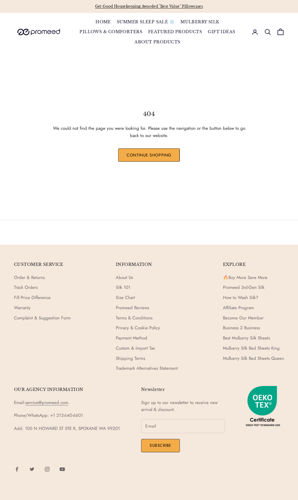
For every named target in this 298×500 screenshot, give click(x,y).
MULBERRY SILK (199, 21)
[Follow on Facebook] (17, 469)
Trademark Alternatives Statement (147, 368)
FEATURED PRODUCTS (175, 31)
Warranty (22, 308)
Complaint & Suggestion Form (42, 318)
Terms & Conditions (134, 318)
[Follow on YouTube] (62, 469)
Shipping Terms (130, 358)
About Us (124, 277)
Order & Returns (29, 277)
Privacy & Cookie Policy (138, 328)
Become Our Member (243, 318)
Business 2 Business (241, 328)
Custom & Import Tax (135, 348)
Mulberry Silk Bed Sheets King (251, 348)
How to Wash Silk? (240, 297)
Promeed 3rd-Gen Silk (244, 287)
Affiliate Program (238, 308)
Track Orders (26, 287)
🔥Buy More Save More (245, 277)
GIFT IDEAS (221, 31)
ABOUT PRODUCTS (157, 42)
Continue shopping (149, 155)
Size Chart (125, 297)
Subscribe (160, 445)
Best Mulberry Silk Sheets (246, 338)
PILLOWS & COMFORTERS (110, 31)
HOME (103, 21)
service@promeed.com (46, 402)
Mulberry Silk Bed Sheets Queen (253, 358)
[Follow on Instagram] (47, 469)
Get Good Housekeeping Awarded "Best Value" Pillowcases (149, 6)
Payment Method (131, 338)
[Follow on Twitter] (32, 469)
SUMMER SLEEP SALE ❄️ (146, 21)
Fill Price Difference (32, 297)
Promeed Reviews (132, 308)
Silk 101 (123, 287)
